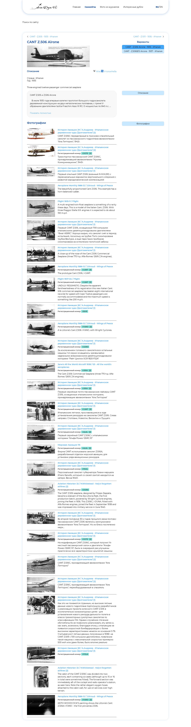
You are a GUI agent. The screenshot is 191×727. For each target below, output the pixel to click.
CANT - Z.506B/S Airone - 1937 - (143, 51)
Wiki (98, 71)
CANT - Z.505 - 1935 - (44, 36)
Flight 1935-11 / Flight (68, 201)
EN (161, 7)
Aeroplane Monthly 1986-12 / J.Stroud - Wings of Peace (85, 185)
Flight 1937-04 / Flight (69, 279)
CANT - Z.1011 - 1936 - (147, 36)
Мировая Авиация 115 (69, 445)
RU (157, 7)
